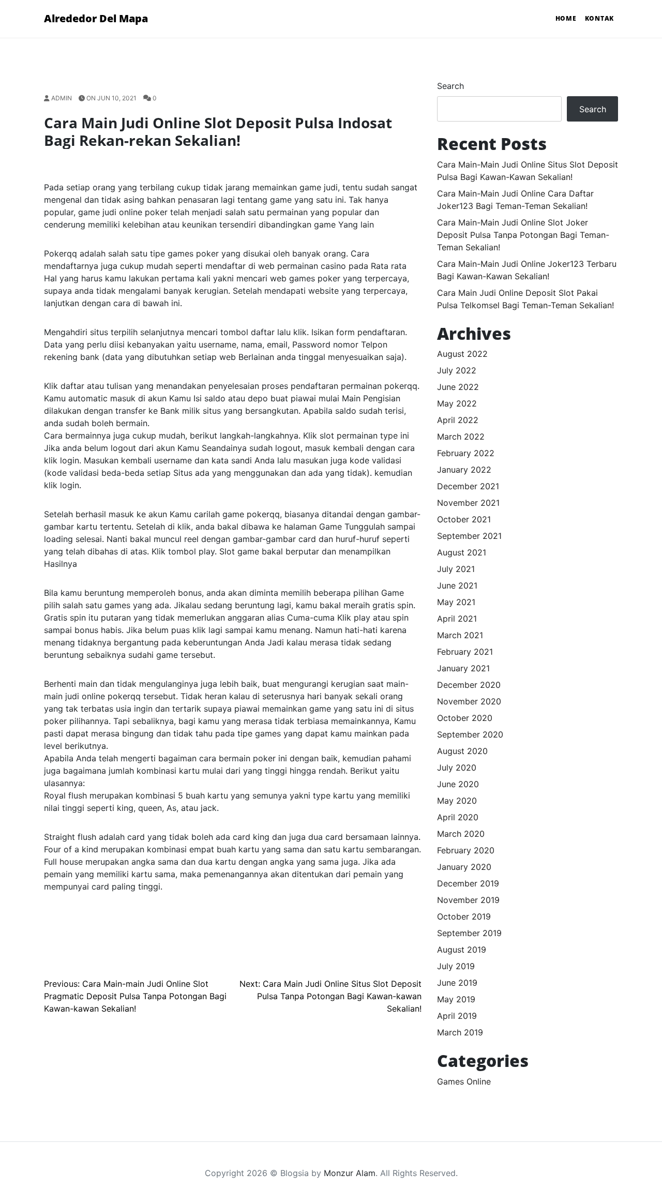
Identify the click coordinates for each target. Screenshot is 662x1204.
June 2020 (458, 784)
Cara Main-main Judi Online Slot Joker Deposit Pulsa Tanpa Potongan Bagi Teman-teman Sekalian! (523, 234)
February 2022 (465, 453)
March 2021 (460, 635)
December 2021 (468, 486)
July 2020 (456, 767)
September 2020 (470, 734)
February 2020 (465, 850)
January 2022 (464, 469)
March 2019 (460, 1032)
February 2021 (465, 651)
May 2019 (456, 999)
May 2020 (457, 800)
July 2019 (456, 966)
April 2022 (457, 420)
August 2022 (462, 354)
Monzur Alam (349, 1173)
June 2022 (458, 387)
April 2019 (457, 1016)
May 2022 (457, 403)
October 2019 (464, 916)
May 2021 (456, 602)
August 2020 (462, 751)
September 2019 (469, 933)
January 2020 (464, 867)
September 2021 (469, 536)
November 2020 (469, 701)
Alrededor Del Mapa (96, 18)
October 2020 (464, 718)
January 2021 (463, 668)
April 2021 (457, 618)
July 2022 (456, 370)
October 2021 (464, 519)
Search (450, 86)
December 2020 (469, 685)
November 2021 (468, 503)
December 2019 (468, 883)
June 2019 (457, 982)
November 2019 (468, 900)
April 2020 (457, 817)
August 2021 (461, 552)
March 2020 (461, 834)
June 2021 (457, 585)
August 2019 (461, 949)
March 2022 (461, 436)
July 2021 (456, 569)
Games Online (464, 1081)
